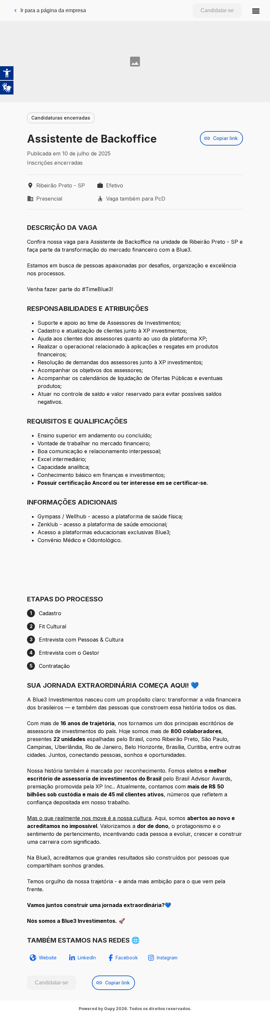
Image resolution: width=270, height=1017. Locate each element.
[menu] (256, 10)
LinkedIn (87, 957)
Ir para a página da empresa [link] (53, 10)
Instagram (167, 957)
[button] (256, 10)
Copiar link (225, 138)
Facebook (127, 957)
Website (48, 957)
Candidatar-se (217, 10)
